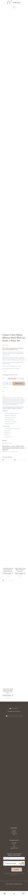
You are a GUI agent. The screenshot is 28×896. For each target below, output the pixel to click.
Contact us (14, 830)
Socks (7, 387)
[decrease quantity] (4, 383)
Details (3, 395)
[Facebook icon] (12, 886)
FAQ (14, 846)
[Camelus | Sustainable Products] (14, 2)
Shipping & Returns (14, 848)
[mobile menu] (26, 2)
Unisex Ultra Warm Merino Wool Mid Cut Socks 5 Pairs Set (8, 691)
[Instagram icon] (14, 886)
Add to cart (18, 383)
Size (3, 378)
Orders (14, 844)
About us (14, 831)
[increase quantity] (10, 383)
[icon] (15, 886)
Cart (14, 845)
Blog (14, 834)
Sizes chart (5, 371)
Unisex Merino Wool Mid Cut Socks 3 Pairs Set (20, 570)
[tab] (14, 395)
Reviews (4, 396)
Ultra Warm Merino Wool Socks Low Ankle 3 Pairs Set (8, 570)
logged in (9, 451)
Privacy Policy (14, 833)
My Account (14, 842)
